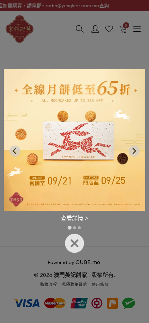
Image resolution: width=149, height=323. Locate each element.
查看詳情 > (74, 218)
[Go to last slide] (14, 151)
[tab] (69, 228)
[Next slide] (134, 151)
